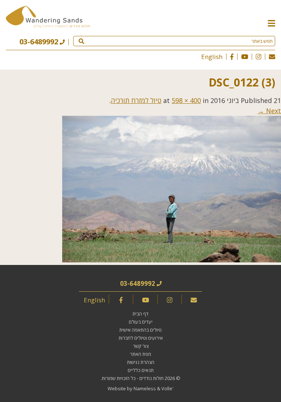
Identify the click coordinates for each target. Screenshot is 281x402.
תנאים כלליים (141, 370)
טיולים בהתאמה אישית (140, 330)
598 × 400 (186, 100)
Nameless (145, 388)
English (211, 56)
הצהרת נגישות (140, 362)
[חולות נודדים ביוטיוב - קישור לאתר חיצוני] (244, 56)
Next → (269, 110)
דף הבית (140, 313)
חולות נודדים (151, 378)
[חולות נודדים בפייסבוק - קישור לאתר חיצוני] (231, 56)
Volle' (167, 388)
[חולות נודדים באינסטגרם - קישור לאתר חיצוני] (258, 56)
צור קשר (141, 346)
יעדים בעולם (141, 321)
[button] (271, 23)
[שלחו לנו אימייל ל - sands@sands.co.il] (272, 56)
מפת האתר (140, 354)
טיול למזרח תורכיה (136, 100)
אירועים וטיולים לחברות (141, 338)
